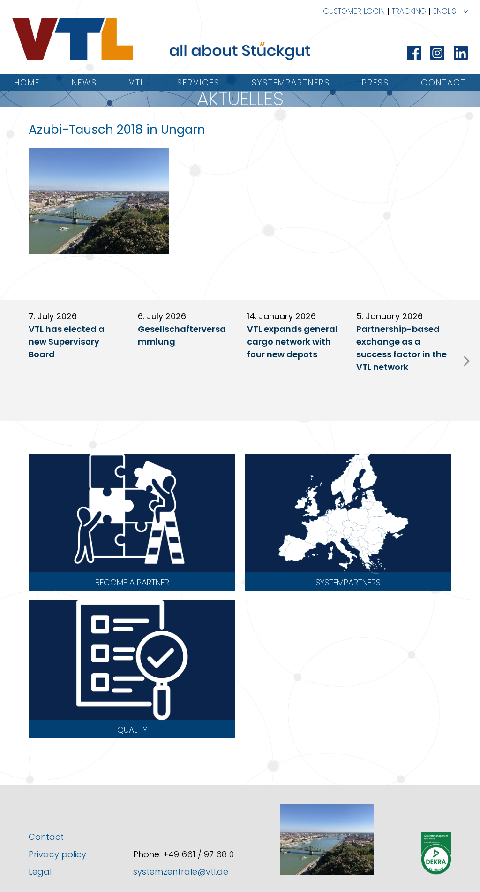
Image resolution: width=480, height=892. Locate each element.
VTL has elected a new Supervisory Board (67, 341)
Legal (40, 871)
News (84, 82)
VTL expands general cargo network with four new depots (292, 341)
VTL (137, 82)
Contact (443, 82)
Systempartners (291, 82)
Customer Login (354, 11)
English (447, 11)
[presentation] (467, 360)
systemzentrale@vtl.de (180, 871)
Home (27, 82)
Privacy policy (57, 854)
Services (198, 82)
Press (375, 82)
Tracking (409, 11)
